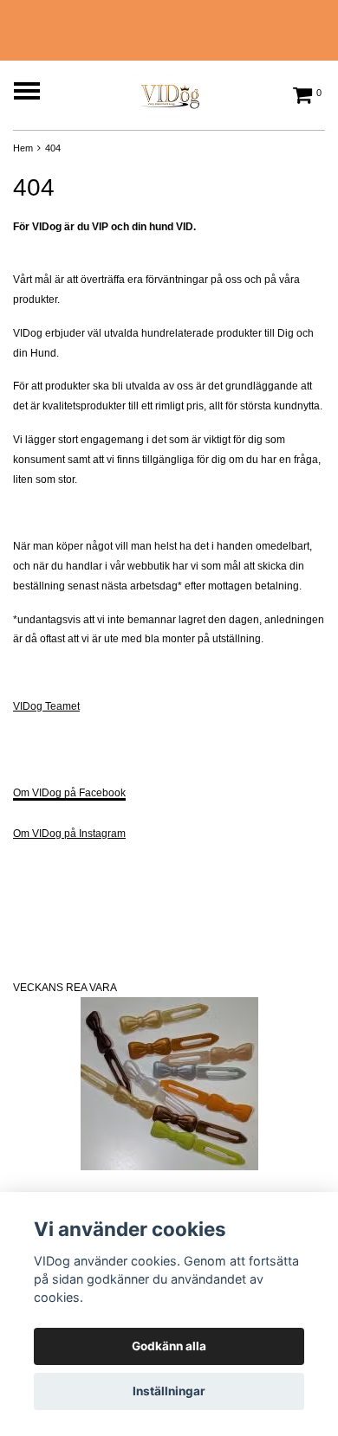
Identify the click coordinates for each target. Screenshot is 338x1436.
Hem (23, 148)
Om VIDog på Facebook (69, 793)
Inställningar (169, 1391)
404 (53, 148)
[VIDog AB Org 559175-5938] (169, 92)
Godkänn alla (169, 1346)
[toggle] (35, 93)
